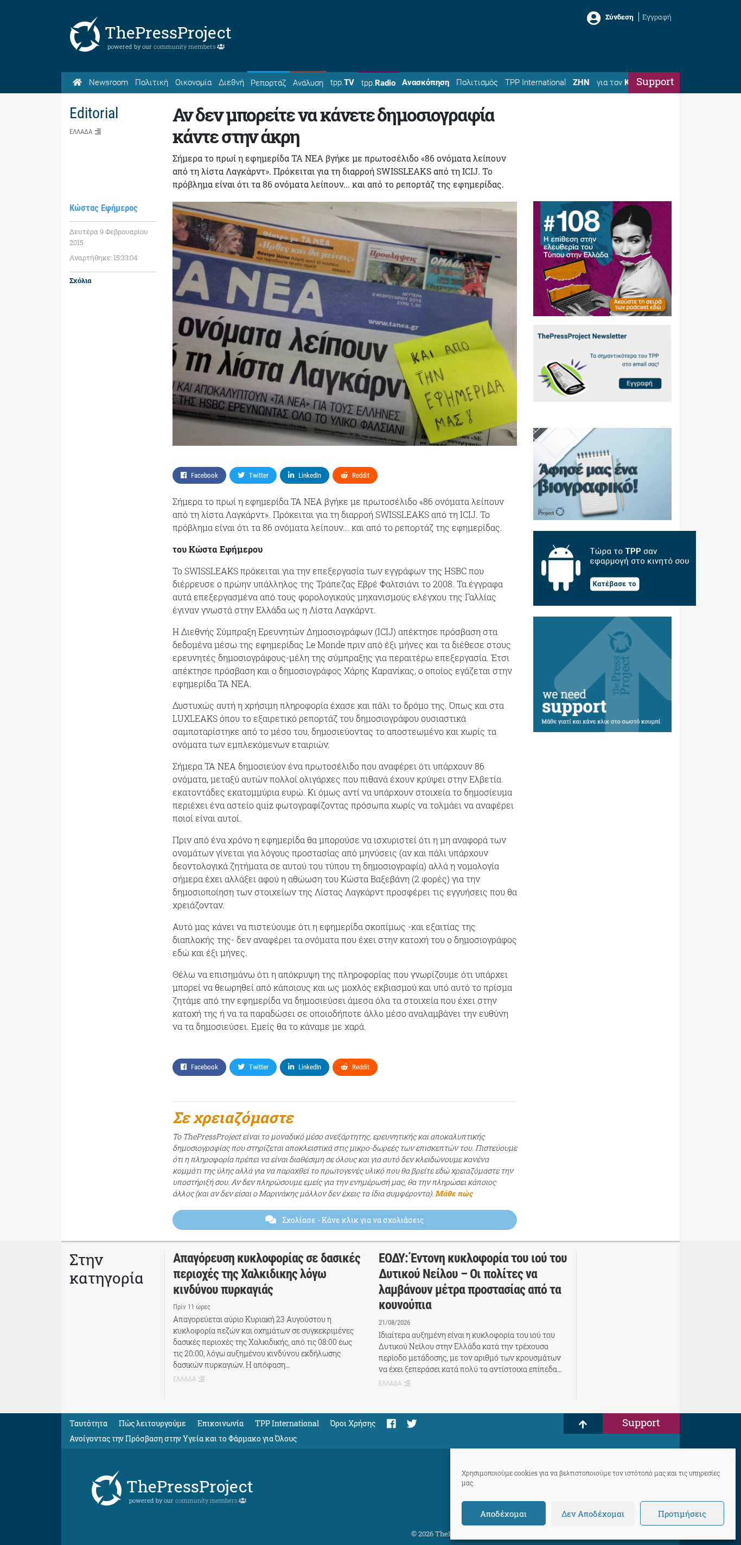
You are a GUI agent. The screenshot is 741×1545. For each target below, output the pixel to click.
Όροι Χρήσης (352, 1423)
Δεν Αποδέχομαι (592, 1513)
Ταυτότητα (88, 1423)
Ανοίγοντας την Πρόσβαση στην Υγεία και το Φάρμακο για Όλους (183, 1438)
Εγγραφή (657, 17)
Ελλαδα (80, 131)
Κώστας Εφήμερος (103, 207)
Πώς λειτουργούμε (152, 1423)
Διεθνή (231, 82)
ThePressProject (168, 32)
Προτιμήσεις (682, 1513)
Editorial (93, 113)
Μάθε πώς (453, 1193)
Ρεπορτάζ (268, 83)
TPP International (535, 82)
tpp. (342, 82)
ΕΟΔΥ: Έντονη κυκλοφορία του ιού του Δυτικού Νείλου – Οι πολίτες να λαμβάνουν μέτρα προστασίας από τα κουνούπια (473, 1281)
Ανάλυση (308, 83)
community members (185, 46)
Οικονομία (193, 82)
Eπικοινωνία (220, 1423)
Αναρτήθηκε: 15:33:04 (103, 257)
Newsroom (108, 82)
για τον (623, 82)
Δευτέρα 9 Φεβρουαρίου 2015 (108, 237)
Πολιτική (151, 82)
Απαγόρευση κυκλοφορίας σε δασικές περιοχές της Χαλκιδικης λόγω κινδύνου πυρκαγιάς (266, 1274)
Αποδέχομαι (503, 1513)
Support (655, 81)
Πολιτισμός (477, 82)
